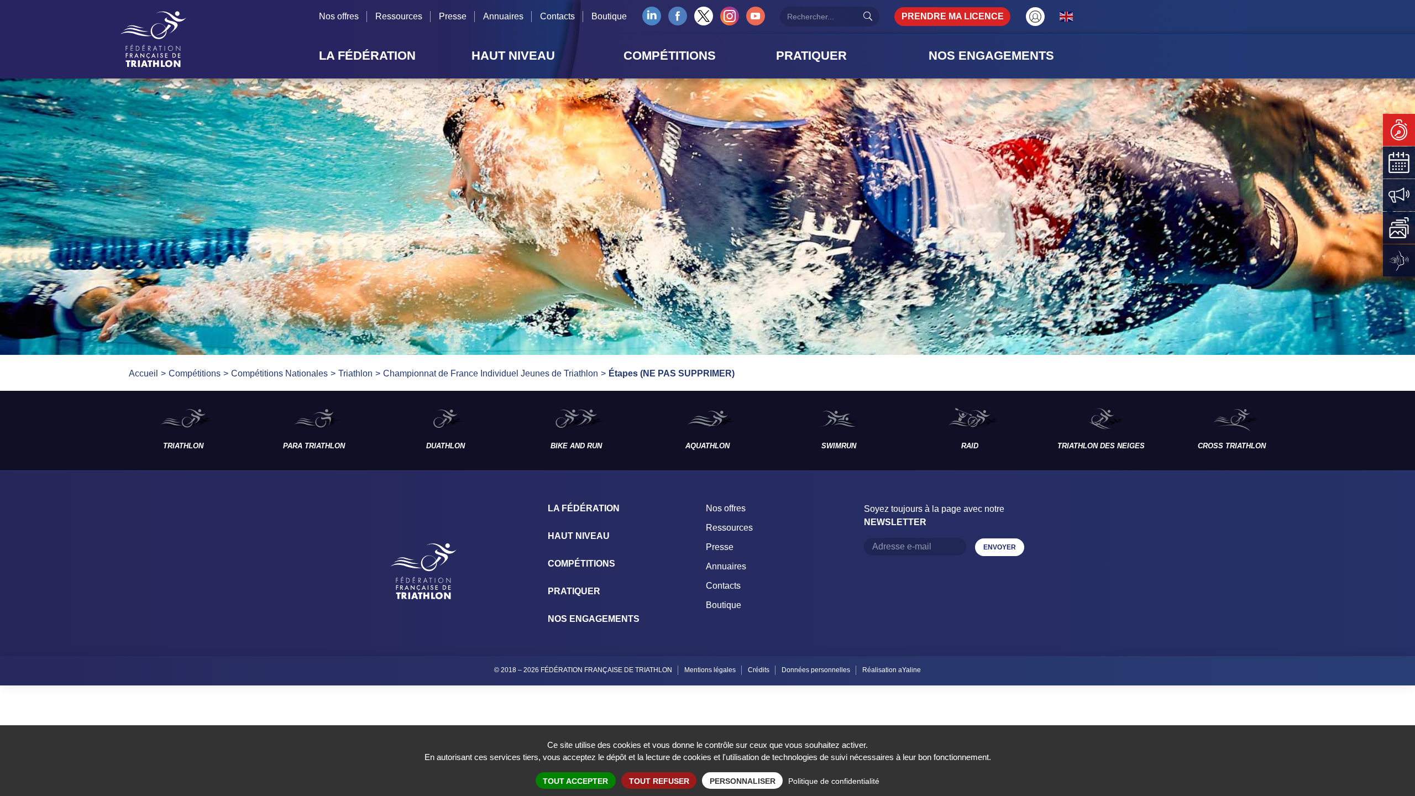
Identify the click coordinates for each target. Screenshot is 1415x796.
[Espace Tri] (1035, 16)
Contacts (557, 16)
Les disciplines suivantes (1356, 431)
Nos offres (339, 16)
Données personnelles (816, 670)
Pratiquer (574, 591)
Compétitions (581, 563)
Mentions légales (710, 670)
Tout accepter (575, 781)
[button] (392, 55)
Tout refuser (659, 781)
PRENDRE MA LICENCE (953, 16)
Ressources (398, 16)
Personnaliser (742, 781)
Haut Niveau (579, 536)
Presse (453, 16)
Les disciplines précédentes (59, 431)
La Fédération (584, 508)
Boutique (609, 16)
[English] (1067, 16)
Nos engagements (594, 619)
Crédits (758, 670)
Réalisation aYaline (891, 670)
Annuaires (503, 16)
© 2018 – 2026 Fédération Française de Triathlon (583, 670)
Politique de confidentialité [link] (833, 781)
